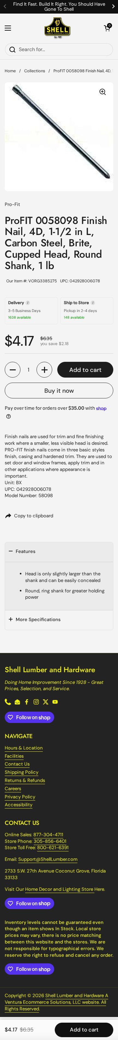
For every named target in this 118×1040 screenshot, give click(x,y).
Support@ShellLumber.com (47, 859)
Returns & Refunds (25, 780)
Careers (13, 788)
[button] (107, 28)
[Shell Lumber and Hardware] (57, 28)
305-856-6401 (50, 841)
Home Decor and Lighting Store (59, 889)
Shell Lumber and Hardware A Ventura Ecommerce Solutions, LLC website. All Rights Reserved (56, 1002)
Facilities (14, 756)
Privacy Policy (20, 797)
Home (10, 70)
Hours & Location (24, 748)
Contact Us (17, 764)
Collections (34, 70)
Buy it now (59, 391)
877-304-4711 (48, 834)
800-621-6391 (53, 847)
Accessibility (18, 805)
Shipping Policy (21, 772)
